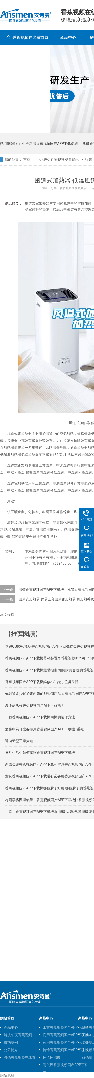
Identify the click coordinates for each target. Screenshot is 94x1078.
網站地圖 (7, 1075)
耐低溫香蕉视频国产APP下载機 (65, 1065)
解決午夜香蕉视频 (18, 1034)
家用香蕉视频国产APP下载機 (65, 1042)
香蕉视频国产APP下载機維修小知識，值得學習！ (43, 681)
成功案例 (11, 1042)
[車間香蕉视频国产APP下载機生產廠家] (25, 1002)
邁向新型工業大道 (19, 740)
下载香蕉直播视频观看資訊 (58, 159)
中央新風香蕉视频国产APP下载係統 (50, 143)
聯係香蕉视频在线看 (19, 1057)
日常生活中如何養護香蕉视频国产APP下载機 (40, 752)
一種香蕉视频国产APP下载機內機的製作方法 (40, 717)
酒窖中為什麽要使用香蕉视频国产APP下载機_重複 (44, 728)
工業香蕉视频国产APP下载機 (65, 1027)
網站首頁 (7, 1018)
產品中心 (68, 37)
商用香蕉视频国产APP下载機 (65, 1034)
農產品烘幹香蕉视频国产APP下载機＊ (34, 705)
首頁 (26, 159)
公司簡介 (11, 1049)
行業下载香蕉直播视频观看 (69, 188)
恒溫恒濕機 (51, 1057)
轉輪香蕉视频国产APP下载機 (65, 1049)
